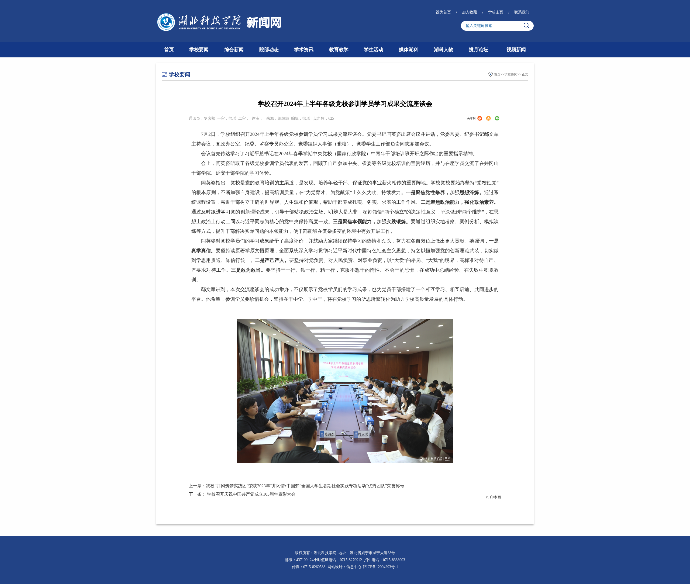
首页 (169, 49)
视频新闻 (516, 49)
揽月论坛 (478, 49)
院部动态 (269, 49)
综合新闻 (234, 49)
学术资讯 (303, 49)
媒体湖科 (408, 49)
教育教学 (339, 49)
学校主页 (496, 12)
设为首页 (444, 12)
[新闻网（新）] (219, 22)
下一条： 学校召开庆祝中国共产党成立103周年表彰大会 (242, 494)
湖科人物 (443, 49)
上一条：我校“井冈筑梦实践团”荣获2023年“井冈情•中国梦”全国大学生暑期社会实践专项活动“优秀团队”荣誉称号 (296, 485)
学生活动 (373, 49)
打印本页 (493, 497)
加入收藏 (470, 12)
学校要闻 (199, 49)
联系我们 (521, 12)
